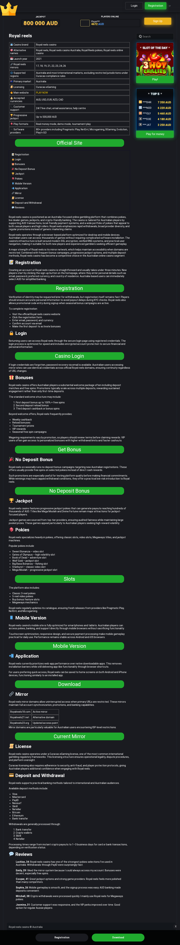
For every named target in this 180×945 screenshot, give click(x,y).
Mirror (18, 193)
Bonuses (19, 164)
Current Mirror (69, 736)
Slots (69, 579)
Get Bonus (69, 450)
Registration (21, 154)
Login (17, 159)
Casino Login (69, 356)
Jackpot (19, 173)
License (19, 197)
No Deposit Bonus (24, 169)
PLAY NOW (42, 92)
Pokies (18, 178)
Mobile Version (22, 183)
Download (69, 684)
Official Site (69, 143)
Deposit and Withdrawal (28, 202)
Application (21, 188)
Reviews (19, 207)
